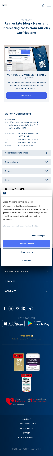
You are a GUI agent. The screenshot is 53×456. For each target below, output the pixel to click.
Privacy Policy (26, 428)
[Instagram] (14, 189)
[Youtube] (22, 189)
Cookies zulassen (26, 244)
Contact (26, 419)
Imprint (26, 433)
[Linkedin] (23, 308)
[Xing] (30, 308)
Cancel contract (26, 438)
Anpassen (25, 252)
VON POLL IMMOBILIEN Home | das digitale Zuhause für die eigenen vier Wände (26, 75)
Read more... (26, 95)
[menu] (49, 6)
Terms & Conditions (26, 424)
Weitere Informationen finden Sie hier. (21, 226)
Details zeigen (38, 235)
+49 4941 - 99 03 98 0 (28, 139)
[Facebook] (6, 189)
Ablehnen (26, 260)
